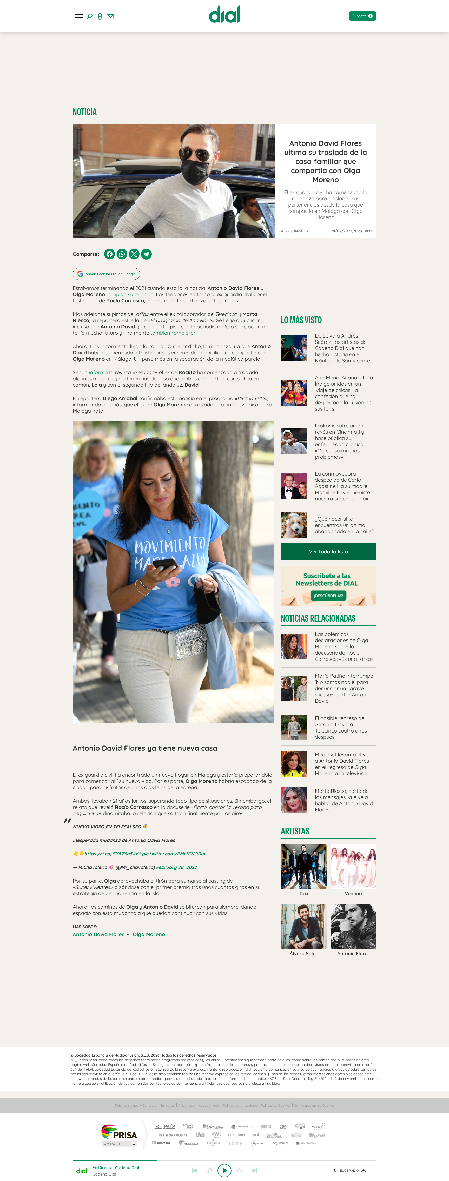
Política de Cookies (275, 1105)
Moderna (187, 1142)
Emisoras (167, 1105)
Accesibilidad (209, 1105)
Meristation (305, 1142)
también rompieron (173, 332)
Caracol (317, 1127)
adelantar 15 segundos (240, 1171)
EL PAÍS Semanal (274, 1135)
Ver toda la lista (328, 551)
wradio (215, 1135)
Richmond (161, 1142)
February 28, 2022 (176, 867)
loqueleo (280, 1142)
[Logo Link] (224, 14)
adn (297, 1127)
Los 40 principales (190, 1127)
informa (98, 372)
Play (224, 1171)
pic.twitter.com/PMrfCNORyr (174, 854)
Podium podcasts (213, 1142)
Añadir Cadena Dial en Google (110, 274)
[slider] (224, 1160)
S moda (257, 1142)
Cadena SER (264, 1127)
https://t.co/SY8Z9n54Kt (112, 854)
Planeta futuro (293, 1135)
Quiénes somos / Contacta (136, 1105)
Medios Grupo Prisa (118, 1144)
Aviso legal (186, 1105)
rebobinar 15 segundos (209, 1171)
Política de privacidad (240, 1105)
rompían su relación (130, 294)
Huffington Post (172, 1135)
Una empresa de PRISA (119, 1131)
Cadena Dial (255, 1135)
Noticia (85, 112)
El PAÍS (165, 1127)
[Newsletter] (110, 16)
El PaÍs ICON (235, 1142)
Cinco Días (235, 1135)
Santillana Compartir (242, 1127)
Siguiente (255, 1171)
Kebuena (312, 1135)
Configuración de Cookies (314, 1105)
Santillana (214, 1127)
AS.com (281, 1127)
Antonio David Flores (98, 934)
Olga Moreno (149, 934)
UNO (201, 1135)
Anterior (194, 1171)
